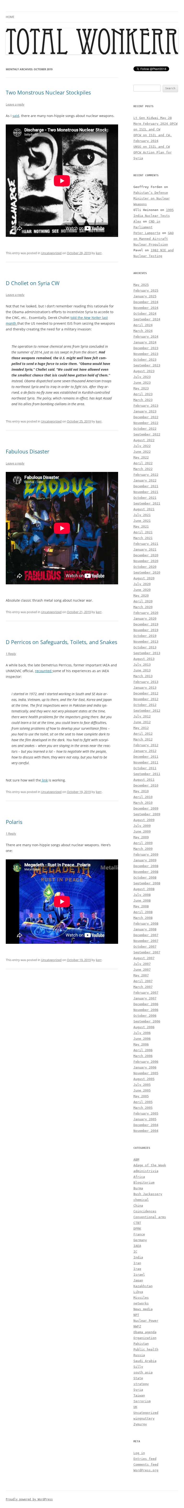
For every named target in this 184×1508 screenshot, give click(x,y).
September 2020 (146, 572)
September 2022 (146, 434)
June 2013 (142, 670)
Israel (139, 1274)
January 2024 (144, 342)
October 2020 (144, 567)
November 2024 (145, 308)
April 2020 (143, 601)
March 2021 (143, 538)
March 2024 (143, 331)
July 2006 (142, 1033)
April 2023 (143, 394)
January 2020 (144, 618)
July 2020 (142, 584)
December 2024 (145, 302)
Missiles (141, 1297)
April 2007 (143, 981)
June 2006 (142, 1038)
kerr (99, 253)
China (138, 1205)
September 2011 (146, 774)
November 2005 (145, 1073)
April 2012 (143, 733)
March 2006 (143, 1056)
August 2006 (144, 1027)
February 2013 (145, 682)
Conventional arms (149, 1217)
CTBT (137, 1223)
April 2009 (143, 843)
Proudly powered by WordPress (29, 1499)
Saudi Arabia (144, 1361)
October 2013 (144, 647)
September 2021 (146, 503)
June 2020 (142, 590)
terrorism (142, 1401)
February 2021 (145, 544)
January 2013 (144, 687)
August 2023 (144, 371)
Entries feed (144, 1459)
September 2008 (146, 883)
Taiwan (139, 1395)
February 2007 (145, 992)
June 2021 (142, 520)
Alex (137, 221)
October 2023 (144, 359)
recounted (43, 671)
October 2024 (144, 313)
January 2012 (144, 751)
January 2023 (144, 411)
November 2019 (145, 630)
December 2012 (145, 693)
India (138, 1257)
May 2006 (141, 1044)
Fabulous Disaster (27, 451)
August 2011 (144, 779)
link (44, 780)
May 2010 (141, 791)
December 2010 (145, 785)
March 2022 (143, 469)
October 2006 (144, 1015)
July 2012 (142, 716)
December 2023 (145, 348)
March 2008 (143, 918)
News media (143, 1309)
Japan (138, 1280)
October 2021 (144, 497)
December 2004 (145, 1125)
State (138, 1378)
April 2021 (143, 532)
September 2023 (146, 365)
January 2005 (144, 1119)
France (139, 1234)
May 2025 (141, 285)
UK (135, 1407)
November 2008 (145, 872)
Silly (138, 1366)
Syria (138, 1389)
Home (10, 17)
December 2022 (145, 417)
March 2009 (143, 849)
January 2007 (144, 998)
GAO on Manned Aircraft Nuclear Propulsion (153, 238)
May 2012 (141, 728)
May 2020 (141, 595)
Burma (138, 1188)
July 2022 (142, 446)
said (15, 115)
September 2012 (146, 710)
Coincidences (144, 1211)
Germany (140, 1240)
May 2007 (141, 975)
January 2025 (144, 296)
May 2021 (141, 526)
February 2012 (145, 745)
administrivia (145, 1171)
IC (135, 1251)
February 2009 (145, 854)
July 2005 (142, 1084)
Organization (144, 1338)
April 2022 (143, 463)
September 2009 (146, 814)
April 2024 (143, 325)
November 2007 (145, 941)
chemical (141, 1200)
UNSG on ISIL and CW (151, 146)
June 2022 (142, 451)
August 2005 (144, 1079)
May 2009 (141, 837)
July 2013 (142, 664)
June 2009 (142, 831)
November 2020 (145, 561)
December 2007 (145, 935)
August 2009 (144, 820)
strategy (141, 1384)
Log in (139, 1453)
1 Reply (11, 653)
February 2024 (145, 336)
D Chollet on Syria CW (32, 283)
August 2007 (144, 958)
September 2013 (146, 653)
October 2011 (144, 768)
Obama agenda (144, 1332)
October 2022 (144, 428)
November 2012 (145, 699)
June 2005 (142, 1090)
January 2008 (144, 929)
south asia (143, 1372)
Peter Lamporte (146, 233)
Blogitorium (144, 1182)
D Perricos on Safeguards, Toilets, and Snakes (61, 641)
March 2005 (143, 1107)
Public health (145, 1349)
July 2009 (142, 825)
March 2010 (143, 802)
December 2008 (145, 866)
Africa (139, 1177)
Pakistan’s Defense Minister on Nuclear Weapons (151, 198)
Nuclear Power (145, 1320)
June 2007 (142, 969)
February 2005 (145, 1113)
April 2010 (143, 797)
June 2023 (142, 382)
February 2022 (145, 474)
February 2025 (145, 290)
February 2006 (145, 1061)
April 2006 (143, 1050)
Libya (138, 1292)
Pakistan (141, 1343)
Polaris (14, 821)
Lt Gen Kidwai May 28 (152, 118)
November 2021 (145, 492)
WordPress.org (145, 1470)
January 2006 (144, 1067)
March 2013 (143, 676)
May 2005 (141, 1096)
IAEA (137, 1246)
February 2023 (145, 405)
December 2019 (145, 624)
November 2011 (145, 762)
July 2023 (142, 377)
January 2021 (144, 549)
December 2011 (145, 756)
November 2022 (145, 423)
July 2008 (142, 895)
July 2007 (142, 964)
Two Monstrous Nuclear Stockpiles (48, 92)
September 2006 (146, 1021)
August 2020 (144, 578)
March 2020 (143, 607)
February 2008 (145, 923)
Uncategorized (51, 253)
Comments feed (145, 1464)
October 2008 (144, 877)
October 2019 (144, 636)
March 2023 (143, 400)
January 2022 (144, 480)
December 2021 (145, 486)
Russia (139, 1355)
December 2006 (145, 1004)
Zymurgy (140, 1424)
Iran (137, 1263)
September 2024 (146, 319)
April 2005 (143, 1102)
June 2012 (142, 722)
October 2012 (144, 705)
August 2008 (144, 889)
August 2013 (144, 659)
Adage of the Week (149, 1165)
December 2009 (145, 808)
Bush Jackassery (147, 1194)
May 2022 (141, 457)
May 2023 (141, 388)
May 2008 (141, 906)
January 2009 (144, 860)
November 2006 (145, 1010)
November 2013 (145, 641)
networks (141, 1303)
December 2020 (145, 555)
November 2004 (145, 1130)
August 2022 (144, 440)
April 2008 (143, 912)
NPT (136, 1315)
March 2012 (143, 739)
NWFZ (137, 1326)
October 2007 (144, 946)
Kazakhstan (143, 1286)
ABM (136, 1159)
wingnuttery (144, 1418)
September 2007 (146, 952)
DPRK (137, 1228)
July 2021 (142, 515)
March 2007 (143, 987)
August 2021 (144, 509)
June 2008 (142, 900)
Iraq (137, 1269)
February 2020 (145, 613)
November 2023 (145, 354)
